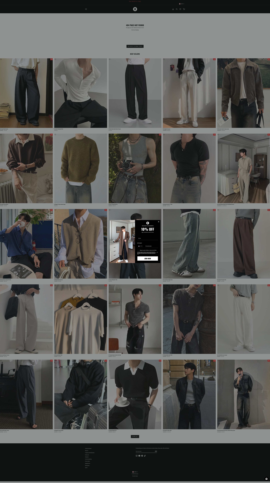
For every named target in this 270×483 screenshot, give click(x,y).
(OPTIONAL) (139, 243)
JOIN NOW (147, 258)
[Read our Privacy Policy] (157, 252)
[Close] (158, 221)
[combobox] (140, 246)
